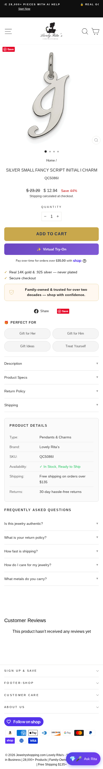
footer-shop (19, 682)
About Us (14, 707)
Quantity (51, 206)
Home (50, 160)
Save (65, 311)
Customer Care (21, 695)
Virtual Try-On (51, 249)
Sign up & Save (20, 670)
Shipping (36, 196)
